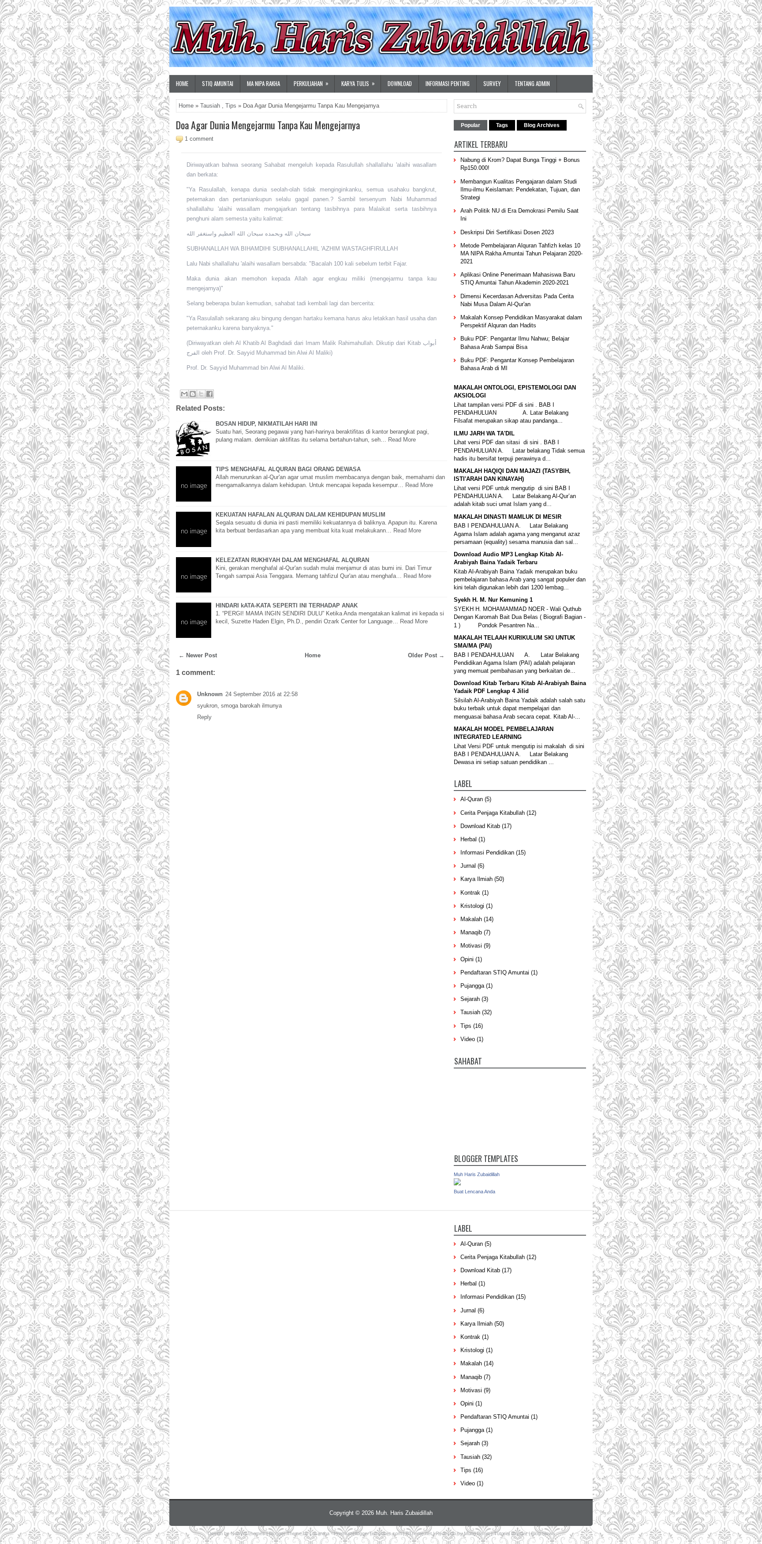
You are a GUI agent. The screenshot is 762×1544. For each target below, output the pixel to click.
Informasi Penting (448, 83)
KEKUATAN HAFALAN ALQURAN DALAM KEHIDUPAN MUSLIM (300, 514)
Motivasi (471, 945)
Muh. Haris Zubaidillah (404, 1513)
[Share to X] (201, 394)
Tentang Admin (532, 83)
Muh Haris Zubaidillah (477, 1174)
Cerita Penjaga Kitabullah (492, 812)
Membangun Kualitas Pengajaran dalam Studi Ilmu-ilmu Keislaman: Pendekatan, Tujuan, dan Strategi (520, 189)
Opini (467, 959)
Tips (230, 105)
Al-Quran (471, 799)
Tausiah (210, 105)
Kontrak (470, 892)
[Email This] (184, 394)
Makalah (471, 919)
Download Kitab (480, 826)
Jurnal (468, 865)
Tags (502, 125)
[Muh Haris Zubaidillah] (457, 1183)
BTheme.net (419, 1533)
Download (400, 83)
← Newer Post (198, 655)
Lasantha (319, 1533)
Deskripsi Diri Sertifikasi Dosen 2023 (507, 232)
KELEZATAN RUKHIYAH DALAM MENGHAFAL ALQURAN (292, 560)
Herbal (468, 839)
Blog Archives (542, 125)
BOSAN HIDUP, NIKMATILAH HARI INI (267, 423)
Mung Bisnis (477, 1533)
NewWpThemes (248, 1533)
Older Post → (426, 655)
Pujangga (472, 985)
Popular (470, 125)
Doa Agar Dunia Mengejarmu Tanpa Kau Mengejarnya (268, 125)
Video (467, 1039)
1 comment (199, 138)
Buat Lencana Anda (474, 1191)
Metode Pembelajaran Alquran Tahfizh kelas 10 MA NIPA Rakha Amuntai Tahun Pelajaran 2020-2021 (521, 253)
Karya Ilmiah (476, 879)
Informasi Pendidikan (487, 852)
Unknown (210, 694)
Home (182, 83)
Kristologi (472, 906)
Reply (204, 717)
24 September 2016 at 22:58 (261, 694)
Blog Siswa (543, 1533)
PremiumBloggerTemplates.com (368, 1533)
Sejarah (470, 999)
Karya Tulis (358, 83)
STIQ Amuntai (217, 83)
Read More (402, 439)
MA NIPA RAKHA (263, 83)
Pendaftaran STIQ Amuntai (494, 972)
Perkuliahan (311, 83)
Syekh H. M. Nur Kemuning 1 (493, 599)
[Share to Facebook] (209, 394)
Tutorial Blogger (510, 1533)
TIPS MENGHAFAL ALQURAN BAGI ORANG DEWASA (288, 469)
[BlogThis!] (192, 394)
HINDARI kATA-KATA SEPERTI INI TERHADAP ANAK (287, 605)
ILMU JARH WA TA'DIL (484, 433)
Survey (492, 83)
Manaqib (471, 932)
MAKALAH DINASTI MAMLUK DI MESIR (507, 516)
